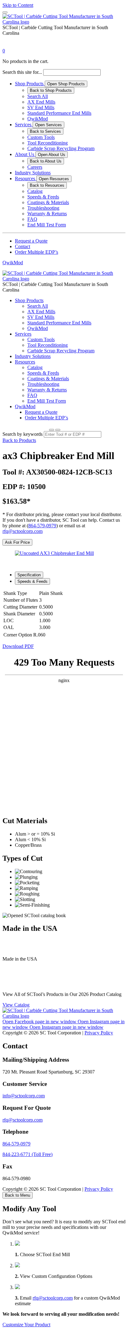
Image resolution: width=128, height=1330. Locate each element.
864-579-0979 (42, 525)
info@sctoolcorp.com (23, 1095)
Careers (34, 167)
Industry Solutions (33, 172)
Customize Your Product (26, 1324)
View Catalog (16, 1004)
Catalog (35, 191)
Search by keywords (22, 434)
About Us (25, 154)
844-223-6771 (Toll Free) (27, 1154)
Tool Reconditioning (47, 142)
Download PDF (18, 646)
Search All (37, 96)
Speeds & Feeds (43, 196)
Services (24, 124)
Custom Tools (41, 137)
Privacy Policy (99, 1032)
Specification (29, 575)
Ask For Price (17, 542)
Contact (22, 246)
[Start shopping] (8, 45)
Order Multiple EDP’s (36, 252)
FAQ (32, 219)
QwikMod (37, 118)
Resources (25, 178)
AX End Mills (41, 102)
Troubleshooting (43, 208)
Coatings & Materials (48, 202)
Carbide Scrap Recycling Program (60, 148)
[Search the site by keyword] (51, 430)
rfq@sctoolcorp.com (22, 531)
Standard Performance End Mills (59, 113)
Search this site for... (22, 72)
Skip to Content (17, 5)
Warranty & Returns (47, 213)
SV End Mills (40, 107)
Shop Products (30, 83)
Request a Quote (31, 240)
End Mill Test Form (46, 224)
